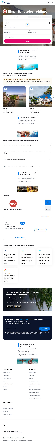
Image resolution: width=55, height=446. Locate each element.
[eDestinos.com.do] (3, 7)
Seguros (5, 389)
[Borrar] (49, 23)
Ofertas (4, 386)
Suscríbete (44, 328)
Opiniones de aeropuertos (35, 389)
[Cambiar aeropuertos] (27, 24)
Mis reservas (6, 411)
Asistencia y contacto (8, 414)
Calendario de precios (34, 392)
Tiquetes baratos (7, 378)
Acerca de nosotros (7, 405)
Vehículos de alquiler (7, 383)
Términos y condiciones (8, 437)
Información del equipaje (34, 395)
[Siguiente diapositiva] (52, 96)
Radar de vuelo (32, 375)
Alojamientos (6, 375)
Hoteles (4, 381)
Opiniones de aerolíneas (34, 383)
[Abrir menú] (52, 2)
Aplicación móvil (32, 372)
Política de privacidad (20, 437)
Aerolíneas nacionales (34, 381)
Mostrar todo (39, 229)
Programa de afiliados (8, 408)
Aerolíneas (8, 7)
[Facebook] (4, 425)
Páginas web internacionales (11, 431)
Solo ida (40, 17)
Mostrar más (43, 335)
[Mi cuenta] (48, 2)
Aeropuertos (31, 386)
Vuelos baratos (6, 372)
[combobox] (26, 23)
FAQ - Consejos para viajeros (35, 398)
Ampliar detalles (45, 216)
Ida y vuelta (16, 17)
